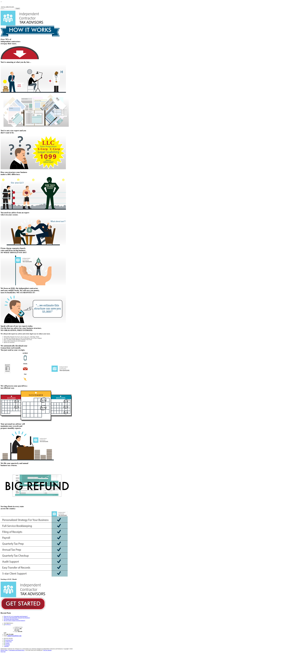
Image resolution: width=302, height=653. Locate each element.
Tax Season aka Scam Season (11, 619)
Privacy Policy (4, 650)
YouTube (7, 644)
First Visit (3, 651)
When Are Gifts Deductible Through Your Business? (17, 617)
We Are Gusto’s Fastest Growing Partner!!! (14, 620)
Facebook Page (9, 640)
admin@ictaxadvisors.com (14, 635)
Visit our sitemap (47, 650)
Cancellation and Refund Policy (17, 650)
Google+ (7, 643)
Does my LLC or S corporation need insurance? (16, 616)
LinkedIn (6, 646)
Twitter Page (8, 641)
